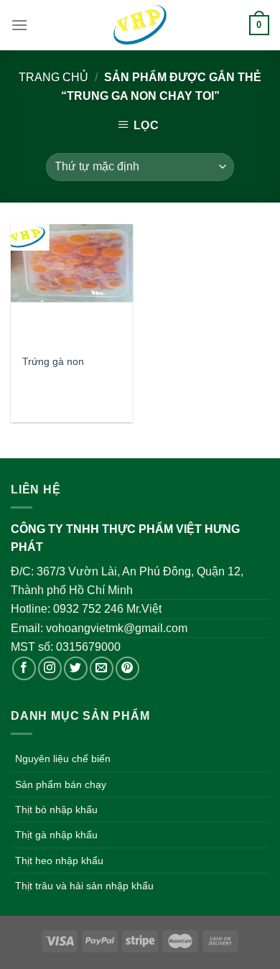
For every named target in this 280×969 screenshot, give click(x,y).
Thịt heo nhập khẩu (59, 860)
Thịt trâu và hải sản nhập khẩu (84, 885)
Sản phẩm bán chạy (60, 784)
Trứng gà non (53, 361)
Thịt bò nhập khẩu (56, 809)
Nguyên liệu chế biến (63, 758)
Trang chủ (53, 77)
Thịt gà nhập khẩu (56, 834)
